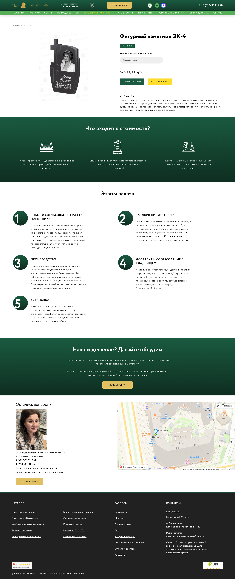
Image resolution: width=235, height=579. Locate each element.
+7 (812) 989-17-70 (173, 511)
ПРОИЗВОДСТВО (64, 13)
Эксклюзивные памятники (97, 13)
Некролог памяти (145, 13)
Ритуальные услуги (123, 13)
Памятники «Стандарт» (25, 512)
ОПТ (78, 13)
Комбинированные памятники (28, 524)
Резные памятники (22, 530)
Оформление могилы (74, 518)
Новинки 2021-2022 (74, 530)
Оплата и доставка (199, 13)
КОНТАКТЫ (218, 13)
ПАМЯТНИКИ (18, 13)
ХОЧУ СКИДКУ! (117, 385)
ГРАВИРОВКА (34, 13)
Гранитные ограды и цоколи (78, 512)
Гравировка (121, 512)
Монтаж (119, 518)
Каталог (26, 25)
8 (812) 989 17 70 (212, 5)
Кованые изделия (72, 524)
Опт (117, 530)
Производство (123, 524)
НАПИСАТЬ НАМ (29, 481)
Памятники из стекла (74, 536)
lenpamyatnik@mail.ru (178, 517)
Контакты (120, 555)
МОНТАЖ (48, 13)
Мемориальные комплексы (26, 536)
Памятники (16, 25)
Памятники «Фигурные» (25, 518)
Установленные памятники (172, 13)
